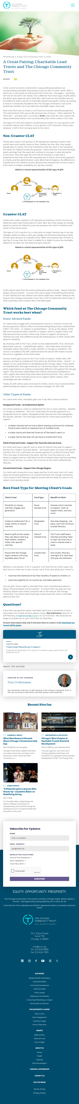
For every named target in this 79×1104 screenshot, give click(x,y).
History (39, 1052)
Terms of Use (39, 1089)
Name (12, 834)
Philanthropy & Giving (12, 57)
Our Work (39, 973)
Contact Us (39, 1076)
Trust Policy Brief (17, 864)
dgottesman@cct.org (27, 615)
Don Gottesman (31, 57)
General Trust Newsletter (20, 858)
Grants (39, 1030)
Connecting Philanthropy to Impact (23, 647)
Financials (39, 1060)
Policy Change (39, 993)
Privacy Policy (39, 1093)
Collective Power (39, 989)
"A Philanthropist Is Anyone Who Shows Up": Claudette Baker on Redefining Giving (19, 791)
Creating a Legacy (39, 1021)
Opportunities (39, 1035)
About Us (39, 1048)
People (39, 1056)
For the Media (39, 1082)
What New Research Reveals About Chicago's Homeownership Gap (20, 741)
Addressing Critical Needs (39, 996)
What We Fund (39, 1038)
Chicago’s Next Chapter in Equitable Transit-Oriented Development (55, 741)
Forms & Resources (39, 1025)
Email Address (17, 844)
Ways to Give (39, 1014)
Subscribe (39, 878)
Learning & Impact (15, 735)
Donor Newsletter (17, 861)
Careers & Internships (39, 1069)
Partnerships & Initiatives (56, 735)
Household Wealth (39, 982)
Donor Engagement (39, 1017)
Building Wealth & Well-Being (39, 978)
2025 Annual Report (39, 1063)
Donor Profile (13, 786)
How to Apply (39, 1042)
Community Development (39, 985)
